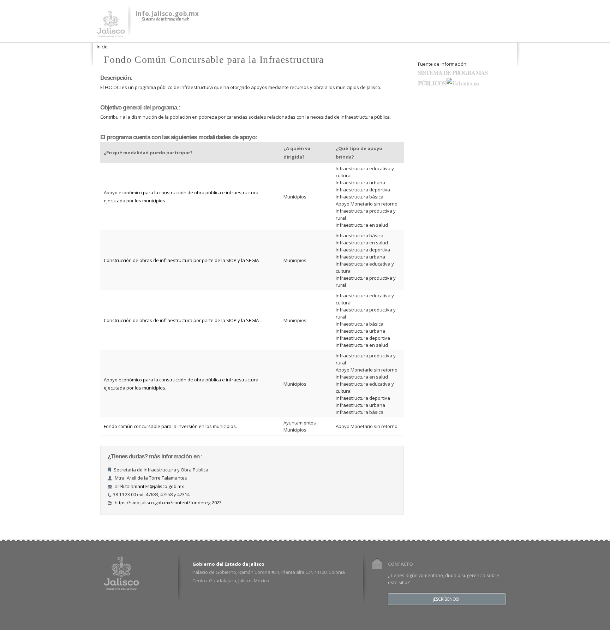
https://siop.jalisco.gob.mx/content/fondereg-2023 (168, 502)
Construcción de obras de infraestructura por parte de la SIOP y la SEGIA (181, 260)
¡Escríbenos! (446, 599)
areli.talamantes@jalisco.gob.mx (149, 486)
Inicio (102, 46)
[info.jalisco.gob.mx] (111, 33)
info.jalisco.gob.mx (167, 14)
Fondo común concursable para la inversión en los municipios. (170, 426)
